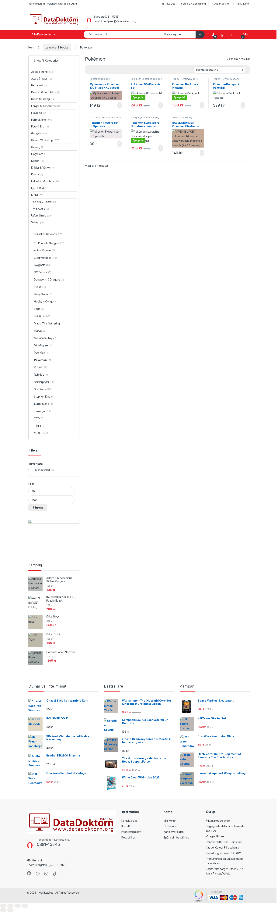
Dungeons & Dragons (49, 279)
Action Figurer (45, 250)
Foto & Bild (40, 126)
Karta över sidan (174, 831)
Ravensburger (41, 469)
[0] (213, 34)
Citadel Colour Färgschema (222, 847)
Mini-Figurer (43, 345)
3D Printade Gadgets (49, 243)
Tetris (39, 425)
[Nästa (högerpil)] (10, 910)
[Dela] (17, 906)
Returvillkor (128, 837)
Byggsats (42, 264)
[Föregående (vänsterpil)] (3, 910)
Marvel (40, 330)
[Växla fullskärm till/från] (10, 906)
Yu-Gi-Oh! (41, 433)
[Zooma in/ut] (3, 906)
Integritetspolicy (131, 831)
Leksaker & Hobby (57, 47)
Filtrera (38, 507)
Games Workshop (45, 140)
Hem (31, 47)
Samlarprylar (44, 382)
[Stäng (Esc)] (25, 906)
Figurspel (38, 112)
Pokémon (116, 117)
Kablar (37, 160)
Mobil (37, 195)
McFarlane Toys (46, 338)
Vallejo (37, 222)
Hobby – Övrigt (45, 301)
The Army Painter (44, 201)
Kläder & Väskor (149, 117)
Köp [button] (119, 105)
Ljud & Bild (39, 188)
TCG (39, 418)
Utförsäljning (41, 215)
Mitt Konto (244, 3)
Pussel (40, 367)
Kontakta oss (129, 820)
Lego (39, 308)
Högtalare (38, 154)
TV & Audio (40, 208)
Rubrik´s (41, 374)
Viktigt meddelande (218, 820)
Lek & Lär (136, 78)
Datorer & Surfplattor (45, 92)
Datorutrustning (43, 99)
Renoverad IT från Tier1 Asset (224, 842)
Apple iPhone (42, 71)
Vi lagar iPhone (215, 836)
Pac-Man (41, 352)
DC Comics (42, 272)
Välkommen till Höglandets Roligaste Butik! (52, 3)
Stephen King (44, 396)
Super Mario (43, 403)
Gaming (37, 147)
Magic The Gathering (49, 323)
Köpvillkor (127, 826)
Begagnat (39, 85)
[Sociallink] (29, 873)
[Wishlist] (222, 34)
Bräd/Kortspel (45, 257)
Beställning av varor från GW (223, 853)
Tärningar (42, 411)
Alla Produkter (222, 3)
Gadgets (135, 117)
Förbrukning (41, 119)
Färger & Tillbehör (45, 106)
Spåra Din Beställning (193, 3)
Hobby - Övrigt (180, 78)
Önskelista (170, 826)
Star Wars (42, 389)
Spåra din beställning (176, 837)
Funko (40, 286)
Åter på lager (41, 78)
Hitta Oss (170, 3)
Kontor (37, 174)
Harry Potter (43, 294)
